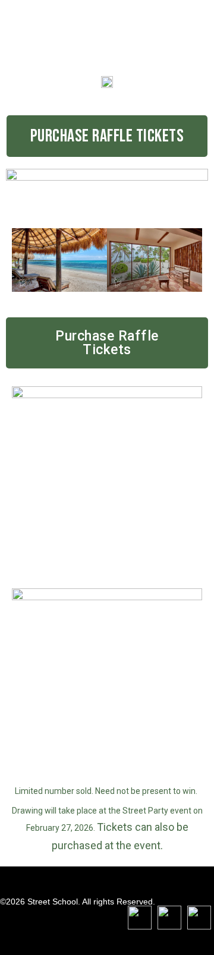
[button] (107, 136)
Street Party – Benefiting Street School (64, 32)
